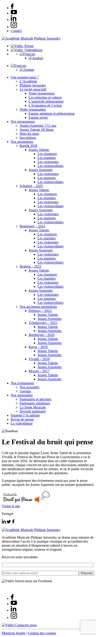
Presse (28, 46)
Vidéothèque (32, 50)
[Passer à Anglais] (36, 58)
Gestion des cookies (42, 633)
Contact (16, 31)
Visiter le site (11, 506)
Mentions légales (13, 633)
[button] (27, 54)
